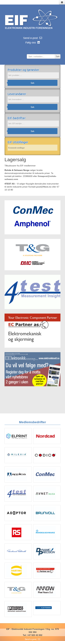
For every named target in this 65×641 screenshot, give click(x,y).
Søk (32, 82)
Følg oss (30, 42)
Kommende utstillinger (16, 148)
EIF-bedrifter (17, 118)
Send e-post (30, 38)
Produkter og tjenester (23, 69)
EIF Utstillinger (18, 142)
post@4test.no (44, 187)
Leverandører (17, 94)
